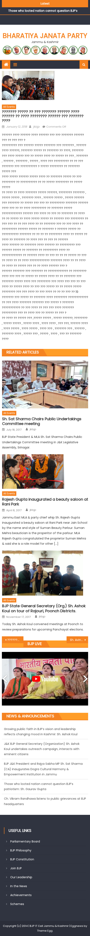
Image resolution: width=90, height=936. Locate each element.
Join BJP (16, 868)
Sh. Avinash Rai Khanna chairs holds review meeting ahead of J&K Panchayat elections (79, 640)
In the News (18, 886)
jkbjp (36, 127)
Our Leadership (21, 877)
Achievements (21, 895)
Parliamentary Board (25, 841)
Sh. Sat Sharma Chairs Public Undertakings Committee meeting (41, 421)
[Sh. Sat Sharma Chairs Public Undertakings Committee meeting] (45, 384)
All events (9, 106)
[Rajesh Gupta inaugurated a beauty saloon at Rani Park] (45, 471)
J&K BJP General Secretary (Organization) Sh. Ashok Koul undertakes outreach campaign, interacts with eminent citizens (42, 734)
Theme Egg (45, 931)
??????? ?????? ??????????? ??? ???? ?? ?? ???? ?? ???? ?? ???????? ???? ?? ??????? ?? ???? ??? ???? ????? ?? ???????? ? (15, 640)
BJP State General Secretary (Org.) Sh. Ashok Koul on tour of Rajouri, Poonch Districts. (44, 608)
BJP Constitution (22, 859)
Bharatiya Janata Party (45, 35)
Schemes (17, 904)
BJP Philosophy (20, 850)
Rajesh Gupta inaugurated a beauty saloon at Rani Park (45, 502)
